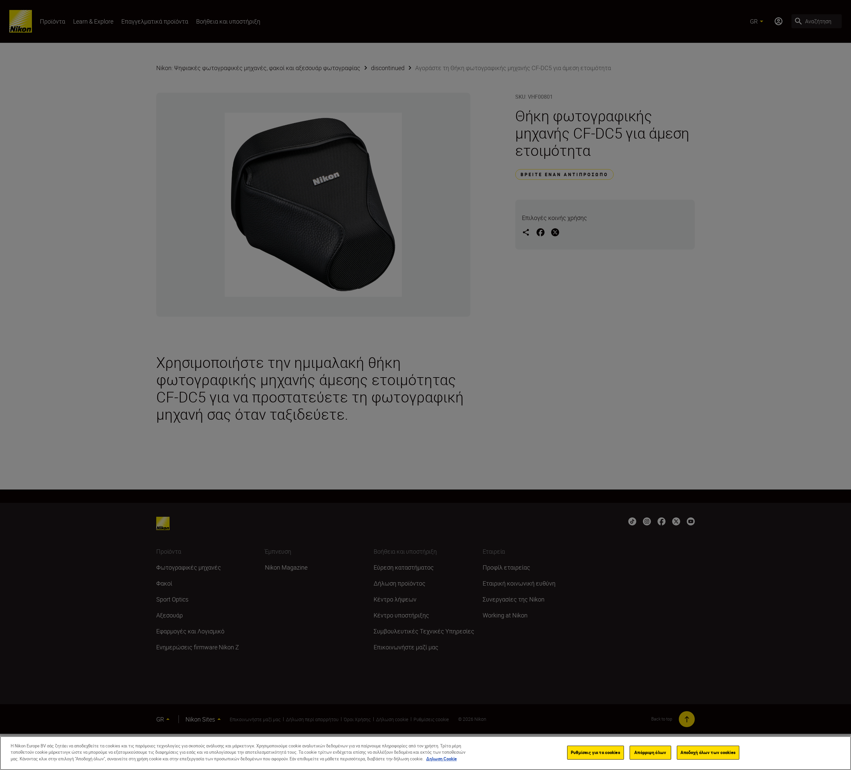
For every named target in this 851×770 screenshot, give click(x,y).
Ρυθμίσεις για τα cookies (595, 752)
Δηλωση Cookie (441, 759)
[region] (425, 753)
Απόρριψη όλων (650, 752)
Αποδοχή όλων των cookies (708, 752)
